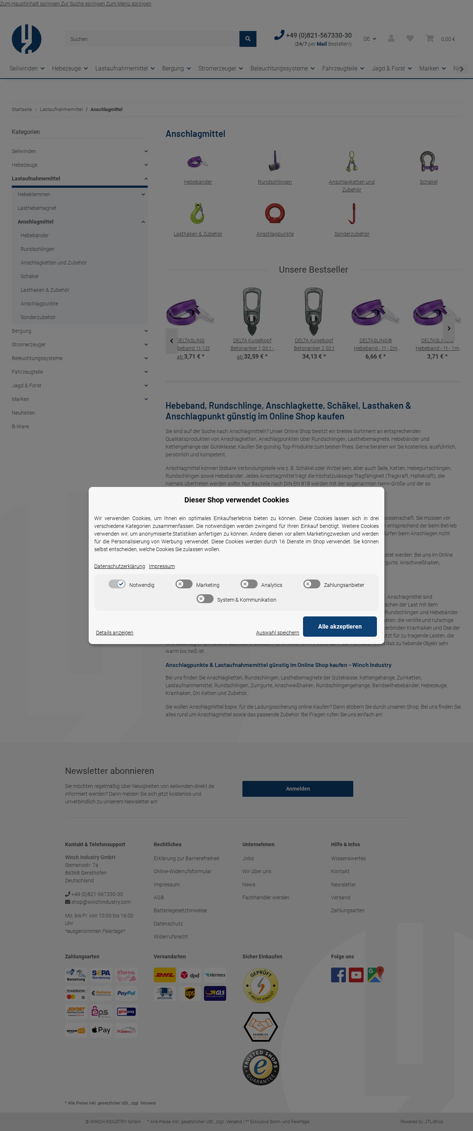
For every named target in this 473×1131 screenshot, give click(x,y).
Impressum (162, 566)
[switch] (117, 584)
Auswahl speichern (277, 633)
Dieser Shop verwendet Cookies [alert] (236, 499)
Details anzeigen (114, 633)
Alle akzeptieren (340, 626)
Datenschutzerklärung (119, 566)
